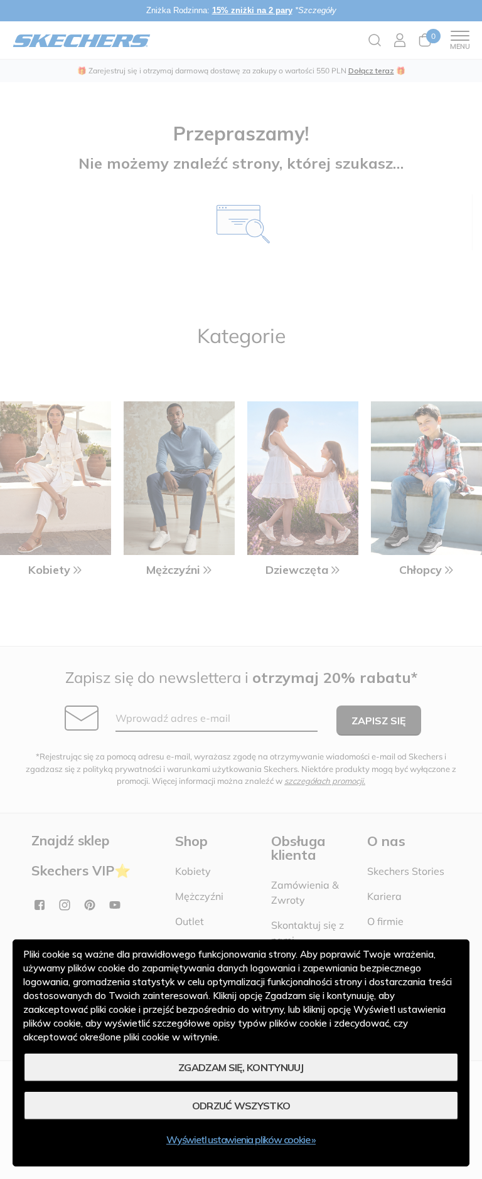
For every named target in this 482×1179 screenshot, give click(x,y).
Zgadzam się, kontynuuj (241, 1067)
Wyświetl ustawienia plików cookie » (241, 1139)
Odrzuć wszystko (241, 1105)
